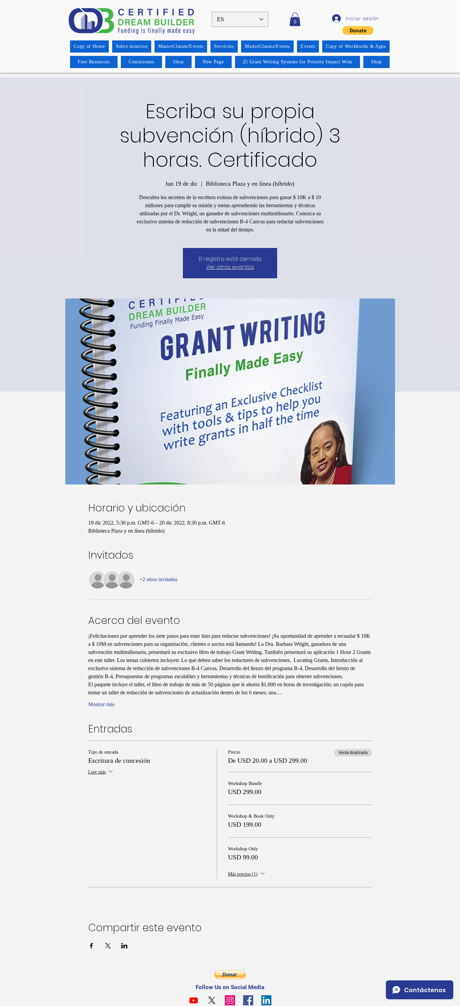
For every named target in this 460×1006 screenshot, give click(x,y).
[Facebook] (248, 1000)
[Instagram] (230, 1000)
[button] (295, 19)
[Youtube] (194, 1000)
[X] (212, 1000)
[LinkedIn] (266, 1000)
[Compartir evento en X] (108, 945)
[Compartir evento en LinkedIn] (124, 945)
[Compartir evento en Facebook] (91, 945)
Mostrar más (101, 704)
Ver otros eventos (230, 267)
